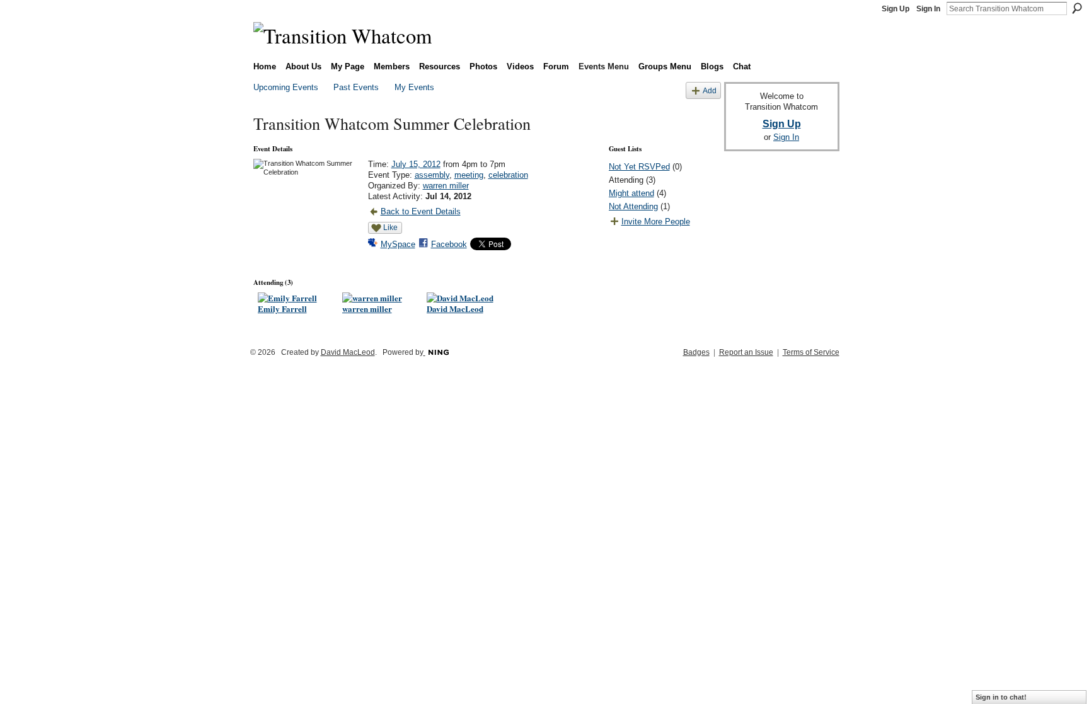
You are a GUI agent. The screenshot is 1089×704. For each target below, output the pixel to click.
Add (710, 90)
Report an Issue (746, 352)
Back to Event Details (421, 211)
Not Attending (633, 206)
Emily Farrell (282, 308)
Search (1077, 8)
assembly (432, 175)
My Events (414, 87)
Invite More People (655, 221)
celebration (508, 175)
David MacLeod (455, 308)
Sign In (928, 8)
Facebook (449, 244)
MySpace (398, 244)
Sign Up (895, 8)
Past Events (356, 87)
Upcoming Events (285, 87)
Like (390, 227)
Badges (696, 352)
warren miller (446, 185)
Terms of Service (811, 352)
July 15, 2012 (416, 164)
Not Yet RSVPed (639, 166)
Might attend (631, 193)
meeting (468, 175)
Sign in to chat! (1001, 697)
